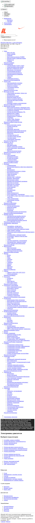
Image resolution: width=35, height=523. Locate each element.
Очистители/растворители (14, 73)
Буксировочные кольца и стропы (16, 171)
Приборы (9, 191)
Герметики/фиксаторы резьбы (15, 67)
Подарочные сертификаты (11, 497)
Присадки (10, 75)
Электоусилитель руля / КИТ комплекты (18, 340)
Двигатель (7, 123)
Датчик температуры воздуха (12, 454)
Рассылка (6, 511)
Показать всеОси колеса (10, 284)
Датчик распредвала (9, 451)
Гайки (9, 258)
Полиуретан (7, 317)
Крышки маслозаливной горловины (17, 181)
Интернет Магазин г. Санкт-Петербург (11, 42)
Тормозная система (9, 356)
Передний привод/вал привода (15, 327)
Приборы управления (13, 402)
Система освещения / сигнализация (17, 240)
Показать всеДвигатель (10, 140)
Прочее (6, 331)
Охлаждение (7, 298)
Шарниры (10, 321)
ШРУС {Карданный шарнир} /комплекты (18, 329)
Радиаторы (10, 210)
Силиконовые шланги (13, 349)
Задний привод (11, 326)
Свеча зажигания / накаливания (16, 148)
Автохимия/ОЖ (8, 64)
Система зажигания (12, 408)
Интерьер (6, 164)
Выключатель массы (12, 172)
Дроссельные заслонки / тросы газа (17, 93)
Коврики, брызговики (13, 178)
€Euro (6, 12)
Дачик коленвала (8, 458)
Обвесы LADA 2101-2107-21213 (16, 272)
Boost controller (11, 54)
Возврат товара (8, 488)
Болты (9, 255)
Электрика (7, 388)
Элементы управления (13, 295)
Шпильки (10, 266)
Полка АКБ (10, 237)
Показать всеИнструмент (11, 162)
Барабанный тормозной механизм (16, 359)
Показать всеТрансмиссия (11, 386)
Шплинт (9, 268)
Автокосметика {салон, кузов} (15, 65)
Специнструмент (12, 159)
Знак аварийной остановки (14, 83)
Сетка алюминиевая (12, 198)
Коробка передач (8, 214)
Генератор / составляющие (14, 391)
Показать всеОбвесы (9, 275)
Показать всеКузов (9, 245)
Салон (9, 239)
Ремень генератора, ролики (14, 146)
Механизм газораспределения (15, 132)
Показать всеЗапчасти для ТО (12, 152)
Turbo (5, 51)
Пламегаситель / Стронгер (14, 116)
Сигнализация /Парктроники (15, 407)
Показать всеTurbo (9, 62)
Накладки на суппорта (13, 184)
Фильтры (9, 149)
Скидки (6, 476)
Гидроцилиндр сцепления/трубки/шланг (18, 376)
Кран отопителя (11, 289)
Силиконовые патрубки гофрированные (18, 346)
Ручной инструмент (12, 158)
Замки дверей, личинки (13, 230)
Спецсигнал (10, 88)
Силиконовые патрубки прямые (16, 347)
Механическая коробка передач (15, 217)
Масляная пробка (12, 145)
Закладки (6, 509)
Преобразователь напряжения (15, 401)
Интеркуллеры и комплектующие (16, 58)
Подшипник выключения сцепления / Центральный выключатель (17, 383)
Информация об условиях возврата (13, 480)
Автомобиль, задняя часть (14, 226)
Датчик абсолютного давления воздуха (15, 441)
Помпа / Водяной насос (13, 304)
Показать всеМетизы (9, 269)
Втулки (9, 318)
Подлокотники (11, 190)
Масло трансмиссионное (14, 249)
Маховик (9, 381)
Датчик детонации (9, 444)
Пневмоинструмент (12, 156)
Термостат (10, 308)
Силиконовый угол (12, 352)
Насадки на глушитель (13, 114)
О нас (5, 473)
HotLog (8, 521)
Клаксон (9, 395)
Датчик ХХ (7, 457)
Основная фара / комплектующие (16, 235)
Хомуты (9, 263)
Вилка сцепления (12, 375)
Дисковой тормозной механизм (16, 366)
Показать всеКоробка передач (12, 221)
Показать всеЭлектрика (10, 412)
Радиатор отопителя (12, 294)
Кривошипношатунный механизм (16, 130)
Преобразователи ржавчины (15, 74)
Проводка (10, 404)
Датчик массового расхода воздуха (13, 447)
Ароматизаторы (11, 165)
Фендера (9, 201)
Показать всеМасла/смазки (11, 252)
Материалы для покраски (14, 70)
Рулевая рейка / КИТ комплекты (16, 339)
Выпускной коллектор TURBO (15, 57)
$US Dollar (7, 14)
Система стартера (12, 410)
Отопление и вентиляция (11, 285)
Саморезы (10, 262)
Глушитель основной (13, 110)
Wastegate (9, 55)
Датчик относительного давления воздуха (15, 448)
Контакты (10, 20)
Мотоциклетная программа (14, 250)
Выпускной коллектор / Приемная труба (18, 107)
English (11, 6)
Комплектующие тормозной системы (17, 369)
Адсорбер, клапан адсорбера (12, 440)
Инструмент (7, 154)
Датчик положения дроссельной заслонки (15, 450)
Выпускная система (9, 106)
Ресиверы (10, 101)
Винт (8, 256)
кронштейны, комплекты (11, 223)
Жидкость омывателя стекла (15, 68)
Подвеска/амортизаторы (10, 311)
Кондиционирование (10, 204)
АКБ (8, 389)
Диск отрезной (11, 155)
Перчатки (10, 188)
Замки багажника (12, 174)
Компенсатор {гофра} (13, 113)
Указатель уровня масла (10, 462)
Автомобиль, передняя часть (15, 227)
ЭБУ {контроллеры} (9, 464)
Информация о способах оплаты (13, 474)
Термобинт (10, 117)
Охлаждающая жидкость (14, 71)
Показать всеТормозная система (13, 370)
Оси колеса (7, 276)
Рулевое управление (9, 333)
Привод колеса (8, 324)
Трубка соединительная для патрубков (17, 353)
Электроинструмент (12, 161)
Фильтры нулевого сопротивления (16, 103)
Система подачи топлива (14, 136)
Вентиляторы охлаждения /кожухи (16, 301)
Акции (6, 500)
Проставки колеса (12, 282)
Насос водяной (11, 291)
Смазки (9, 77)
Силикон (6, 343)
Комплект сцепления (13, 379)
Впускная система (9, 91)
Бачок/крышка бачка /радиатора (16, 300)
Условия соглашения (9, 477)
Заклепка (9, 259)
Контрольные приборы (13, 398)
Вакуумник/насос (12, 360)
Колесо (9, 279)
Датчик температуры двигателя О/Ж (14, 455)
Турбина (9, 61)
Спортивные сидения (13, 200)
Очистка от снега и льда (14, 84)
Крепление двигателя (13, 129)
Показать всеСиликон (10, 355)
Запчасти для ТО (8, 142)
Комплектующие (12, 207)
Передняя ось (11, 281)
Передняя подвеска (12, 314)
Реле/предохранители (13, 405)
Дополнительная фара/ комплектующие (18, 229)
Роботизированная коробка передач (17, 220)
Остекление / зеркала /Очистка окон (17, 236)
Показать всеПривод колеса (11, 330)
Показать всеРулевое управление (13, 342)
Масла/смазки (8, 246)
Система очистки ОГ (13, 135)
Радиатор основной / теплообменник (17, 305)
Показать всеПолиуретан (11, 323)
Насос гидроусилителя (13, 337)
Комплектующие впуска (14, 97)
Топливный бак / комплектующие (16, 242)
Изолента (9, 394)
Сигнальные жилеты (13, 87)
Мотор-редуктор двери (13, 399)
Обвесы (6, 271)
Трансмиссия (7, 372)
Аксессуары (7, 81)
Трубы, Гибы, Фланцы (13, 119)
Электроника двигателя (13, 139)
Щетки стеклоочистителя (14, 151)
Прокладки (10, 133)
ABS (8, 357)
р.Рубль (6, 15)
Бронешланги (11, 169)
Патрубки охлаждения (13, 302)
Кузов (5, 224)
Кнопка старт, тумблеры (14, 177)
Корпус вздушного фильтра (14, 99)
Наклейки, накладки (13, 185)
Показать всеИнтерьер (10, 203)
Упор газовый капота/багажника (16, 243)
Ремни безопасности (13, 193)
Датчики (9, 392)
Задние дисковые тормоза (14, 368)
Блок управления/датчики (14, 287)
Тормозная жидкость (13, 78)
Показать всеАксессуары (11, 90)
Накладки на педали (12, 182)
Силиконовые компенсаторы (15, 344)
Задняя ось (10, 278)
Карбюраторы (11, 94)
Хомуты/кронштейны (13, 120)
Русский (12, 4)
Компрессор (10, 60)
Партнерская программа (10, 498)
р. (3, 9)
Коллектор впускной (13, 96)
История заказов (8, 508)
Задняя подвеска (11, 313)
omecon (3, 521)
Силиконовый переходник (14, 350)
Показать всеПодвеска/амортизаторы (14, 315)
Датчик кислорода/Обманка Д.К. (16, 112)
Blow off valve (11, 52)
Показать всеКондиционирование (13, 213)
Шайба (9, 265)
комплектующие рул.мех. (14, 334)
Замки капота (11, 175)
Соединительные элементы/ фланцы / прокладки (20, 307)
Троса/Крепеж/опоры (13, 385)
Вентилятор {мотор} (13, 288)
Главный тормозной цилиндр (15, 365)
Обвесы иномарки (12, 274)
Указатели (10, 411)
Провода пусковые (12, 86)
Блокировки (10, 373)
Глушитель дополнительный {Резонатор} (18, 109)
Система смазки (11, 138)
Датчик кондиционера (13, 206)
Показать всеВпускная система (12, 104)
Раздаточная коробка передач (15, 219)
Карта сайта (7, 489)
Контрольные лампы (13, 180)
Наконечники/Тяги (12, 336)
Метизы (6, 253)
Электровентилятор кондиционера (16, 211)
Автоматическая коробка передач (16, 216)
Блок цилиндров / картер (14, 125)
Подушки (9, 320)
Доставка (9, 21)
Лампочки (10, 143)
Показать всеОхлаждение (11, 310)
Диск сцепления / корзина (14, 378)
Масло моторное (11, 248)
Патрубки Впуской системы (15, 100)
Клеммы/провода (12, 396)
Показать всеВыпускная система (13, 122)
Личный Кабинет (9, 506)
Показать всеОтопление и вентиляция (14, 297)
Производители (8, 496)
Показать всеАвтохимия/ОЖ (12, 80)
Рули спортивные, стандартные (16, 194)
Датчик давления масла (10, 443)
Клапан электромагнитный (11, 461)
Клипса (9, 261)
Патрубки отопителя (13, 292)
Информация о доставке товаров (13, 479)
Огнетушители (11, 187)
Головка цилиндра (12, 126)
